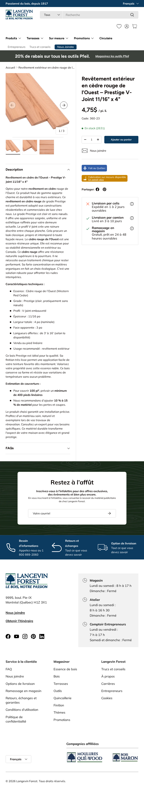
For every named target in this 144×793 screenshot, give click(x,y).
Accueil (10, 67)
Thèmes (59, 712)
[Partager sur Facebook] (97, 189)
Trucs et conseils (40, 47)
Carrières (108, 684)
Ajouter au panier (121, 139)
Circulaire (105, 38)
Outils (58, 691)
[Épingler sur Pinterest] (104, 189)
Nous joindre (15, 613)
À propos (108, 676)
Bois (57, 676)
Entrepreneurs (16, 47)
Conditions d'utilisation (22, 710)
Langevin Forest (26, 781)
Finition (59, 705)
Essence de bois (65, 669)
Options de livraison (20, 684)
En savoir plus (96, 179)
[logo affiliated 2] (125, 757)
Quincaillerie (62, 698)
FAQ (9, 669)
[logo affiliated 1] (84, 757)
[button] (134, 26)
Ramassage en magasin (23, 691)
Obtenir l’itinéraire (19, 621)
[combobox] (89, 15)
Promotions (62, 720)
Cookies (106, 698)
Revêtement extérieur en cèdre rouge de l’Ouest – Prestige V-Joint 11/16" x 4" (46, 67)
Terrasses (61, 684)
